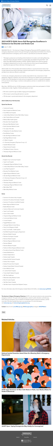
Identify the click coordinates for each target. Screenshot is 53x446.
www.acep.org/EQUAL (45, 289)
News (3, 312)
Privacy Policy (26, 437)
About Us (17, 437)
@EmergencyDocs (28, 306)
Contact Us (35, 437)
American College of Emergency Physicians (11, 1)
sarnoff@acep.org (17, 306)
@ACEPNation (42, 306)
